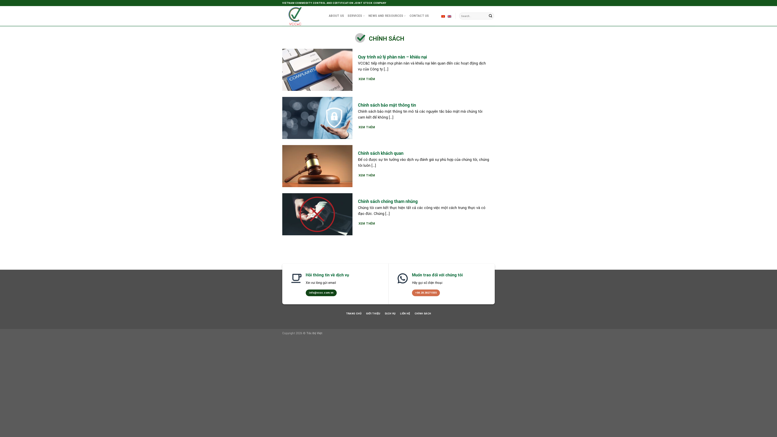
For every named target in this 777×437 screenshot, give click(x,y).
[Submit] (490, 16)
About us (336, 16)
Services (355, 16)
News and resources (385, 16)
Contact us (419, 16)
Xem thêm (367, 79)
